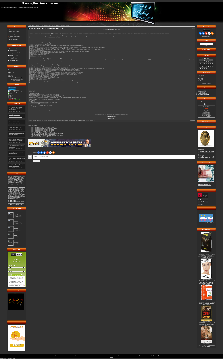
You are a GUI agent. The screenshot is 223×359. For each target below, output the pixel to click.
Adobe (17, 182)
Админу (29, 149)
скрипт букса (200, 204)
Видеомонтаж (17, 185)
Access (18, 192)
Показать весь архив (206, 83)
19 (212, 64)
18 (210, 64)
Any (24, 190)
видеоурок (19, 176)
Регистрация (111, 29)
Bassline (10, 196)
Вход (116, 29)
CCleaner (14, 182)
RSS (119, 29)
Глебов (9, 178)
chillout (14, 187)
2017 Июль (200, 80)
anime (22, 177)
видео (17, 187)
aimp (14, 188)
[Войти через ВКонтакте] (41, 152)
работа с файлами (79, 120)
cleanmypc (18, 189)
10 (208, 63)
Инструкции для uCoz (202, 93)
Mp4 (20, 194)
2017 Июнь (200, 79)
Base (13, 190)
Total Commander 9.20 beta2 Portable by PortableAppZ (43, 129)
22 (204, 66)
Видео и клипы (12, 50)
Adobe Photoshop (16, 181)
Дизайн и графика (13, 52)
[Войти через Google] (50, 152)
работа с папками (68, 120)
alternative (17, 204)
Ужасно (11, 76)
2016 (22, 201)
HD (13, 189)
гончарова (10, 179)
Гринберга (15, 179)
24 (208, 66)
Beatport (17, 197)
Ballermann (10, 198)
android (10, 182)
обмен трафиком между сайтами (7, 358)
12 (212, 63)
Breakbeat (13, 203)
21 (202, 66)
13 (200, 64)
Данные (23, 194)
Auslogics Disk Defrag (18, 190)
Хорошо (12, 72)
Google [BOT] (18, 99)
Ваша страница (206, 116)
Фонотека (11, 62)
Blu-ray (22, 203)
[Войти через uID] (38, 152)
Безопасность (12, 48)
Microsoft (10, 187)
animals (16, 177)
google (22, 189)
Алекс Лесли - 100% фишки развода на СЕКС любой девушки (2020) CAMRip (206, 256)
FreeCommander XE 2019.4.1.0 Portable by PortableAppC (43, 132)
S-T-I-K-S (22, 178)
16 (206, 64)
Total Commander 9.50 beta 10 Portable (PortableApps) (43, 134)
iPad (15, 189)
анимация (18, 201)
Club (20, 204)
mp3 (13, 177)
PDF (24, 176)
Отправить (36, 161)
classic (22, 184)
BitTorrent (16, 180)
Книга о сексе (205, 346)
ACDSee (10, 185)
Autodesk (13, 194)
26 (212, 66)
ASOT (9, 203)
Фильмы (212, 322)
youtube (18, 196)
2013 (24, 201)
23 (206, 66)
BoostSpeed (10, 183)
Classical (10, 192)
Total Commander (86, 120)
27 (200, 68)
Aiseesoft (10, 184)
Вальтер (18, 178)
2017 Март (200, 76)
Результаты (13, 79)
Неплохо (12, 73)
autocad (17, 194)
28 (202, 68)
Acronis (13, 184)
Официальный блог (202, 90)
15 (204, 64)
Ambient (21, 187)
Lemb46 (49, 120)
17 (208, 64)
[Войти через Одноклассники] (53, 152)
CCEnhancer (14, 191)
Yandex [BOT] (11, 99)
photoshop (10, 181)
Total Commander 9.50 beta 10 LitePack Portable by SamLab (44, 128)
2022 (18, 198)
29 (204, 68)
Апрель (37, 25)
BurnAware (23, 185)
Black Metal (20, 195)
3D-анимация (17, 193)
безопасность (16, 183)
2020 (12, 195)
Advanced (22, 191)
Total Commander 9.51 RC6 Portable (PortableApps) (42, 136)
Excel (19, 191)
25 (210, 66)
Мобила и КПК (12, 55)
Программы (11, 58)
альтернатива (11, 180)
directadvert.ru (204, 185)
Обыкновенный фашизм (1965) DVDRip (206, 325)
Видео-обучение (210, 254)
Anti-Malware (18, 184)
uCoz (111, 357)
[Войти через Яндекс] (47, 152)
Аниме (19, 177)
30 (206, 68)
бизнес (9, 195)
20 (200, 66)
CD (22, 176)
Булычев (10, 177)
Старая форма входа (206, 36)
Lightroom (14, 192)
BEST (20, 197)
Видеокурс (10, 176)
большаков (13, 178)
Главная (105, 29)
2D (16, 198)
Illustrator (16, 195)
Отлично (12, 70)
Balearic (12, 204)
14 (202, 64)
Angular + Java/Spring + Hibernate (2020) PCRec (206, 304)
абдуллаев (20, 179)
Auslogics (21, 182)
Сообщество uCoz (202, 91)
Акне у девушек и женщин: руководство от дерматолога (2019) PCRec (206, 283)
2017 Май (200, 78)
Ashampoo (21, 180)
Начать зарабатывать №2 (206, 156)
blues (13, 185)
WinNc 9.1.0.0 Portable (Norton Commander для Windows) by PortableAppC (47, 133)
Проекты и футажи (13, 60)
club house (18, 203)
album (12, 200)
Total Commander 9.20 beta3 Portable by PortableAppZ (43, 130)
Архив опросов (19, 79)
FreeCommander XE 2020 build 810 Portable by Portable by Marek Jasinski (47, 135)
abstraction (14, 196)
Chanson (13, 197)
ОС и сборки (12, 57)
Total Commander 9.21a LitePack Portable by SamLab (42, 127)
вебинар (15, 176)
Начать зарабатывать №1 (206, 150)
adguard (19, 188)
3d (8, 189)
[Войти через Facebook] (44, 152)
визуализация (11, 193)
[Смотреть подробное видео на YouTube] (24, 285)
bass (9, 188)
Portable (73, 120)
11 (210, 63)
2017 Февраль (201, 75)
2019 (9, 204)
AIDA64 (23, 188)
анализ (10, 189)
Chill (24, 187)
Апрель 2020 (206, 58)
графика (21, 183)
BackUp (22, 181)
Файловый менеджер (57, 120)
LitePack (63, 120)
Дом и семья (211, 345)
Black (11, 188)
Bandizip (10, 191)
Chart (16, 188)
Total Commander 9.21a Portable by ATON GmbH (41, 131)
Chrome (9, 190)
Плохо (11, 75)
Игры (10, 53)
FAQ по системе (201, 92)
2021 (14, 198)
